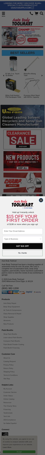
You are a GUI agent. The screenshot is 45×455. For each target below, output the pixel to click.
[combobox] (21, 239)
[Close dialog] (41, 200)
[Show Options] (40, 239)
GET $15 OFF (22, 246)
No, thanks (22, 253)
